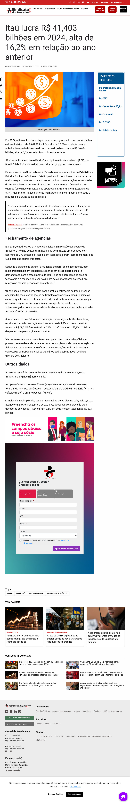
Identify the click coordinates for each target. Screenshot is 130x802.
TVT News (56, 724)
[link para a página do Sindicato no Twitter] (74, 2)
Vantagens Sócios (65, 9)
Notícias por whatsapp (19, 717)
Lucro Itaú (20, 593)
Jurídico (95, 2)
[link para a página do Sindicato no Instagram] (79, 2)
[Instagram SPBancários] (20, 712)
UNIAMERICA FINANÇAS (102, 736)
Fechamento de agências (57, 593)
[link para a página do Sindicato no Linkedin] (83, 2)
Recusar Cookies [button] (55, 794)
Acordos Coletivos (43, 711)
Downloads (87, 711)
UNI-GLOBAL (71, 736)
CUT (37, 736)
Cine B (47, 724)
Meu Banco (38, 9)
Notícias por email (18, 724)
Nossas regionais (13, 770)
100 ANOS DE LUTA (16, 2)
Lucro (9, 593)
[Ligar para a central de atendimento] (6, 751)
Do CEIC (103, 98)
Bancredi (39, 724)
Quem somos (116, 711)
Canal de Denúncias (100, 9)
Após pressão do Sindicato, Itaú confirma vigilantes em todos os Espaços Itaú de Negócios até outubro (104, 637)
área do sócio (112, 9)
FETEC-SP (59, 736)
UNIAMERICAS (84, 736)
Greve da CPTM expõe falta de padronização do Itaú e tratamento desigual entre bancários (64, 638)
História (106, 711)
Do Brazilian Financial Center (110, 89)
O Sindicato (50, 9)
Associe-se (123, 9)
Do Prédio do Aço (108, 130)
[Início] (19, 11)
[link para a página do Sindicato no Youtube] (88, 2)
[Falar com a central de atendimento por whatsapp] (11, 751)
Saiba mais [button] (75, 786)
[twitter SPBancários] (7, 712)
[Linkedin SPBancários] (16, 712)
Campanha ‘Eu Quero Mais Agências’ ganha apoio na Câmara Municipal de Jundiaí (99, 663)
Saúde (76, 9)
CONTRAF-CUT (47, 736)
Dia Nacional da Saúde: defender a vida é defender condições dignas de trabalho (37, 684)
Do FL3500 (104, 122)
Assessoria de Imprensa (61, 711)
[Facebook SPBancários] (11, 712)
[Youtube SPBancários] (25, 712)
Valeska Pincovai (36, 593)
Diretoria (77, 711)
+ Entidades (40, 740)
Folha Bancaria (117, 2)
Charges (104, 2)
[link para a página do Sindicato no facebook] (70, 2)
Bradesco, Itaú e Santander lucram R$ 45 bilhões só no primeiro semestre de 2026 (41, 663)
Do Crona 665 (106, 114)
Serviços (85, 9)
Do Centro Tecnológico (110, 106)
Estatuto (97, 711)
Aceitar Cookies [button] (74, 794)
